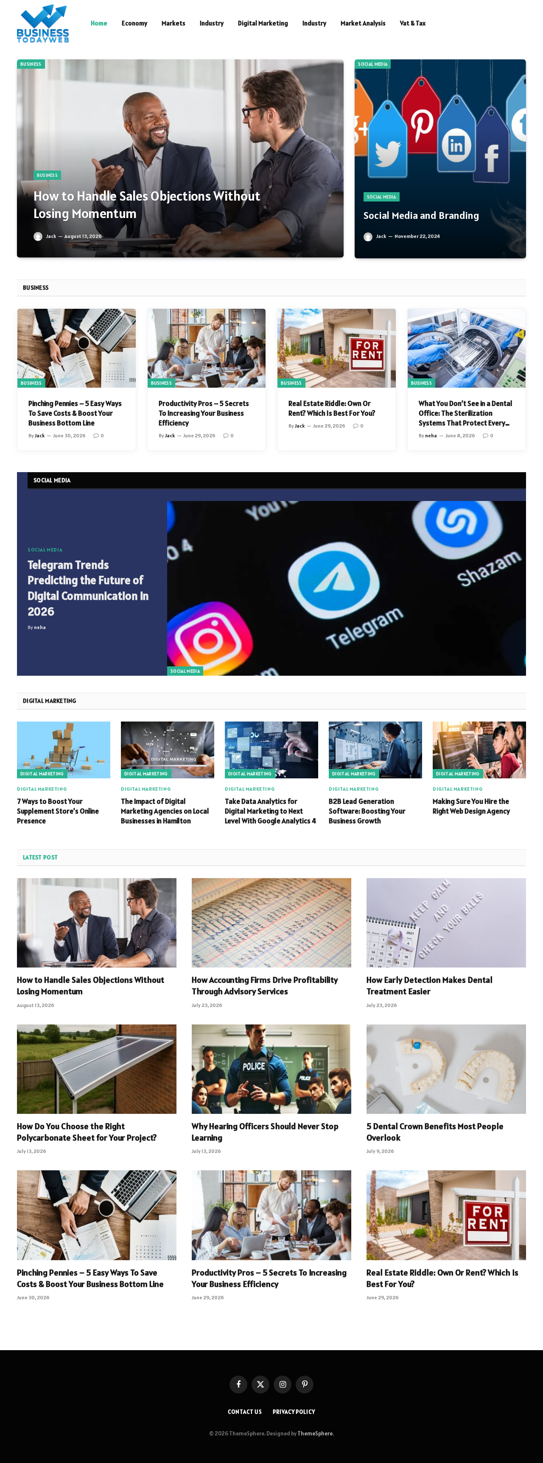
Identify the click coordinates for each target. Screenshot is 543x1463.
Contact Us (245, 1411)
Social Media (372, 64)
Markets (173, 23)
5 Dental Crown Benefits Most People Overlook (435, 1132)
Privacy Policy (294, 1411)
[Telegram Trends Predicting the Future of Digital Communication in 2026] (346, 588)
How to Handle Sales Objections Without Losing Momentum (147, 204)
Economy (134, 23)
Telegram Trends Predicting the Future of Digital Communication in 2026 (88, 588)
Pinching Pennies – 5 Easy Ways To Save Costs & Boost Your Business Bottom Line (75, 413)
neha (431, 435)
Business (31, 64)
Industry (212, 23)
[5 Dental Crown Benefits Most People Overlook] (446, 1069)
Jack (51, 236)
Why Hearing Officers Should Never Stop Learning (265, 1132)
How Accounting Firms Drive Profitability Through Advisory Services (265, 985)
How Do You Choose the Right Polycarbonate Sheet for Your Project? (87, 1132)
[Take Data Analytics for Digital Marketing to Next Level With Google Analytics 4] (271, 750)
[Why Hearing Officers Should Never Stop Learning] (271, 1069)
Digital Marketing (263, 23)
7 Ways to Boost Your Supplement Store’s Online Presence (58, 811)
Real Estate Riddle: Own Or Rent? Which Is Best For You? (331, 408)
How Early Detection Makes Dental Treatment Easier (430, 985)
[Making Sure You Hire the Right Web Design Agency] (479, 750)
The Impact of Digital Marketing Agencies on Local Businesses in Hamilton (165, 811)
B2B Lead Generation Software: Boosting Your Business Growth (367, 811)
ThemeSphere (315, 1433)
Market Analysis (363, 23)
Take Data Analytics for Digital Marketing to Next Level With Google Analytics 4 (270, 811)
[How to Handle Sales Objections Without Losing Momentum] (180, 158)
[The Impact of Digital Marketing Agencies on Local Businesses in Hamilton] (167, 750)
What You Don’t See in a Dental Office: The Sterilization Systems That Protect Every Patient (465, 413)
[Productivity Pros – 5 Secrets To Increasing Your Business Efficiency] (207, 348)
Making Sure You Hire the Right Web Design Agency (471, 806)
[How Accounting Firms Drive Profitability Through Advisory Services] (271, 923)
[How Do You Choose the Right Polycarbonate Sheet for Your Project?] (96, 1069)
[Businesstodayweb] (43, 23)
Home (99, 23)
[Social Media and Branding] (440, 158)
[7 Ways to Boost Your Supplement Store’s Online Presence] (63, 750)
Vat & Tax (412, 23)
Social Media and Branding (421, 215)
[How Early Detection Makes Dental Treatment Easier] (446, 923)
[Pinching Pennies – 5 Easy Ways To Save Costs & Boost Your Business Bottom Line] (76, 348)
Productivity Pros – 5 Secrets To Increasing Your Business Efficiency (204, 413)
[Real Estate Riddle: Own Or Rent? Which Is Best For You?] (336, 348)
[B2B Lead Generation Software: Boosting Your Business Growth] (375, 750)
